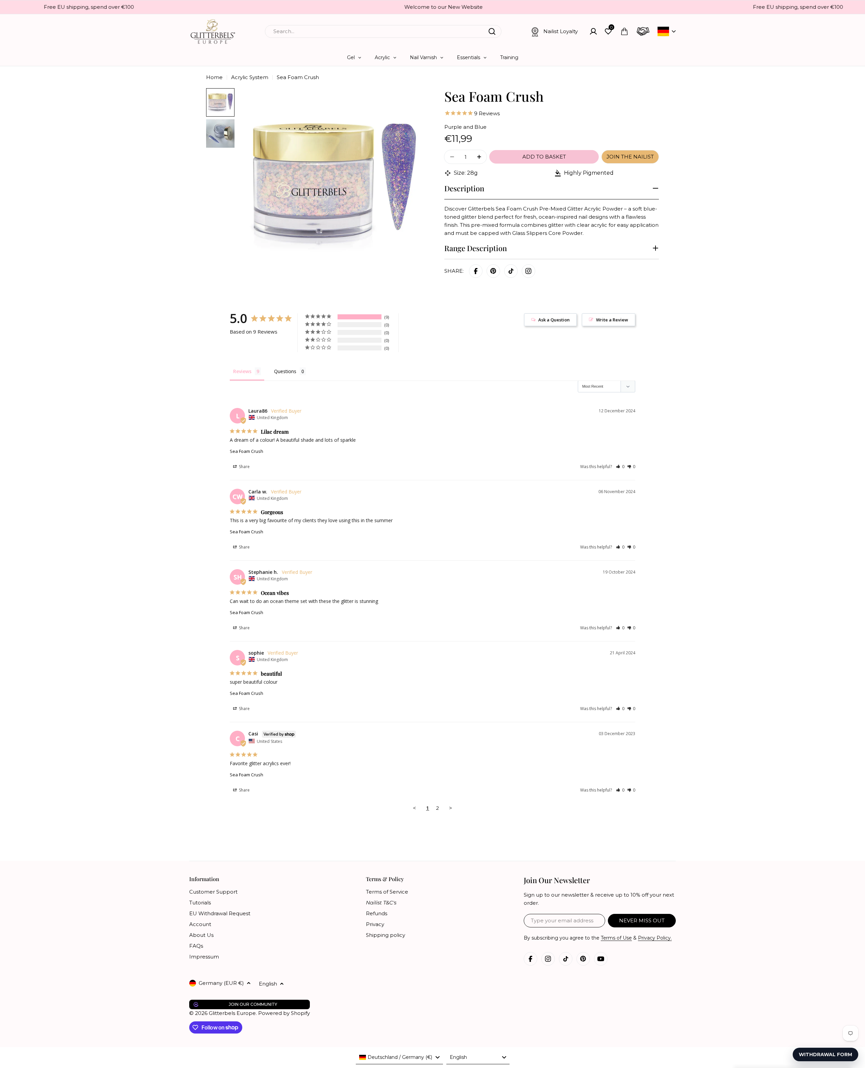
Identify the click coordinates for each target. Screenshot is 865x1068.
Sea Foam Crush (246, 451)
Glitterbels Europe (232, 1013)
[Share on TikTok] (511, 271)
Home (214, 77)
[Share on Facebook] (476, 271)
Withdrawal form (825, 1054)
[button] (620, 466)
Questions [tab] (285, 371)
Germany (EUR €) (221, 983)
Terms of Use (616, 938)
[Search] (492, 31)
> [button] (450, 807)
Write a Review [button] (612, 320)
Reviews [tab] (242, 371)
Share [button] (244, 466)
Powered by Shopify (284, 1013)
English (268, 983)
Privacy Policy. (655, 938)
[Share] (528, 271)
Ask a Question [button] (554, 320)
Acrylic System (249, 77)
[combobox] (383, 31)
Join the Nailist (630, 156)
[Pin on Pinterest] (493, 271)
